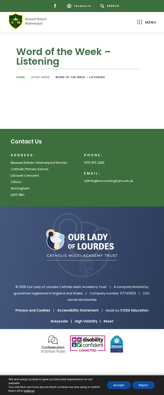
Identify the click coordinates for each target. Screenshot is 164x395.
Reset (108, 321)
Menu (150, 22)
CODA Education (134, 310)
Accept (118, 385)
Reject (143, 385)
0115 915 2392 (94, 162)
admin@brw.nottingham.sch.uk (108, 181)
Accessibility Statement (78, 310)
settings (29, 391)
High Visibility (88, 321)
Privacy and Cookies (32, 310)
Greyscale (61, 321)
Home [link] (20, 77)
